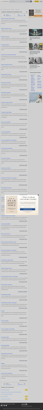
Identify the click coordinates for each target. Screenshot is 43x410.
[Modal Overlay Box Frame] (21, 205)
